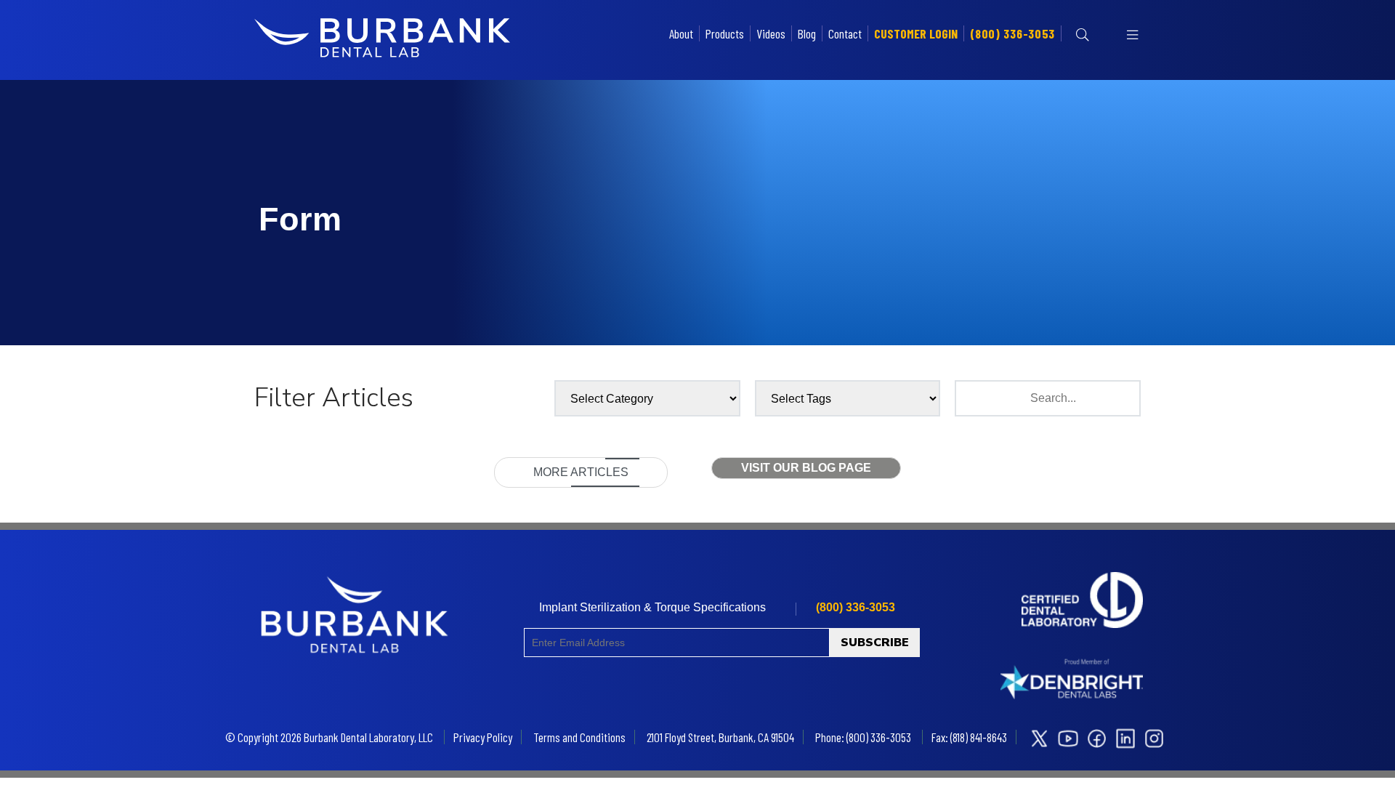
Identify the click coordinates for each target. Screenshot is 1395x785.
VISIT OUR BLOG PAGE (806, 468)
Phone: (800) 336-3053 (863, 737)
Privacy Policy (482, 737)
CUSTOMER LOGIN (916, 33)
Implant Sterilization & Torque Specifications (652, 607)
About (681, 33)
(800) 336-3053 (1012, 33)
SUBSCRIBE (875, 643)
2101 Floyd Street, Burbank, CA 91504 (720, 737)
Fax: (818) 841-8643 (969, 737)
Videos (770, 33)
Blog (807, 33)
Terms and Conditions (579, 737)
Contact (845, 33)
